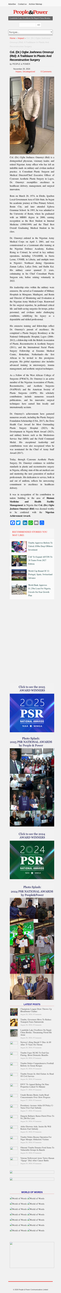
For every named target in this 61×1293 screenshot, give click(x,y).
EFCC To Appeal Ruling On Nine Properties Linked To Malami (34, 1085)
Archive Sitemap (35, 4)
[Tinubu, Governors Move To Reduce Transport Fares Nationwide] (14, 1022)
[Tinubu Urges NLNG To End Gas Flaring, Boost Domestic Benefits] (14, 1055)
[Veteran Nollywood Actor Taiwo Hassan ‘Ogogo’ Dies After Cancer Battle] (14, 1160)
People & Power (21, 64)
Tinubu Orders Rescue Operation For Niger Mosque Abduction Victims (36, 1138)
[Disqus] (32, 642)
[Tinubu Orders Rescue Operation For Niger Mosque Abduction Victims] (14, 1139)
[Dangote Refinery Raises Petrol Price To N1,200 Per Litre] (14, 1118)
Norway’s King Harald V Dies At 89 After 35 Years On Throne (35, 1043)
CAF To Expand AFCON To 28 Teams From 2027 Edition (40, 560)
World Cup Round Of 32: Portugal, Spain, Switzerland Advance (40, 574)
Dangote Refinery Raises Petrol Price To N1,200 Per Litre (37, 1117)
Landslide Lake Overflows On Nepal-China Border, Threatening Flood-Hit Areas (36, 1032)
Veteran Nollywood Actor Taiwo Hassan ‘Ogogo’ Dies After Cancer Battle (37, 1159)
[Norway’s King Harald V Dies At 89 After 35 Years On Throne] (14, 1044)
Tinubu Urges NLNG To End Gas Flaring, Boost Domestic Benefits (34, 1053)
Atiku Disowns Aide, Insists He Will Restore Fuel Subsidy (35, 1127)
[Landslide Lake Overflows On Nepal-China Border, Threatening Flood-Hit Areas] (14, 1032)
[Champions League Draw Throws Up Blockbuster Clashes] (14, 1011)
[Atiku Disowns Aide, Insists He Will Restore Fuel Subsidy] (14, 1129)
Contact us (22, 4)
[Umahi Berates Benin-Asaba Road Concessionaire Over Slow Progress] (14, 1097)
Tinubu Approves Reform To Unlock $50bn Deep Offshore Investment (40, 546)
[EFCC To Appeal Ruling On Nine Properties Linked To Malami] (14, 1087)
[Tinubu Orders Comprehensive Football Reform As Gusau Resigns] (14, 1065)
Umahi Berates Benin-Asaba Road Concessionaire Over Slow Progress (35, 1096)
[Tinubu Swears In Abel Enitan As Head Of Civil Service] (14, 1076)
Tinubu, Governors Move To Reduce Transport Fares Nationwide (35, 1020)
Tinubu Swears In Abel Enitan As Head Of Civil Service (37, 1075)
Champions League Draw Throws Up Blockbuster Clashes (36, 1010)
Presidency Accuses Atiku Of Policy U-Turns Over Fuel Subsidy (37, 1106)
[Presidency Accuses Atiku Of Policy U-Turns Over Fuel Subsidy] (14, 1108)
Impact (21, 38)
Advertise (12, 4)
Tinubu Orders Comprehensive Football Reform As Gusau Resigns (37, 1064)
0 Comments (46, 71)
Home (12, 38)
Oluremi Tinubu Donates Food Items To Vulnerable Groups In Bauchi (37, 1148)
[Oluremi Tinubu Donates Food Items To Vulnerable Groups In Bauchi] (14, 1150)
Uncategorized (29, 71)
